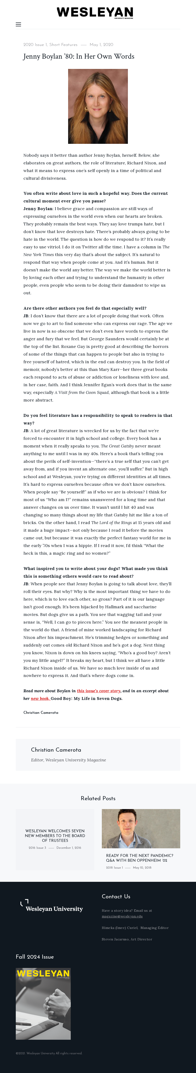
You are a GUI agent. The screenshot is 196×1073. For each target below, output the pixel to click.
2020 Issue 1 (35, 45)
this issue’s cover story (98, 690)
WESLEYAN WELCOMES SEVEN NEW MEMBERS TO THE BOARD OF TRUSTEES (55, 836)
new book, (41, 698)
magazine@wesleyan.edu (122, 916)
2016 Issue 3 (37, 847)
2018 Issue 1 (114, 867)
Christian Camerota (40, 713)
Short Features (63, 45)
